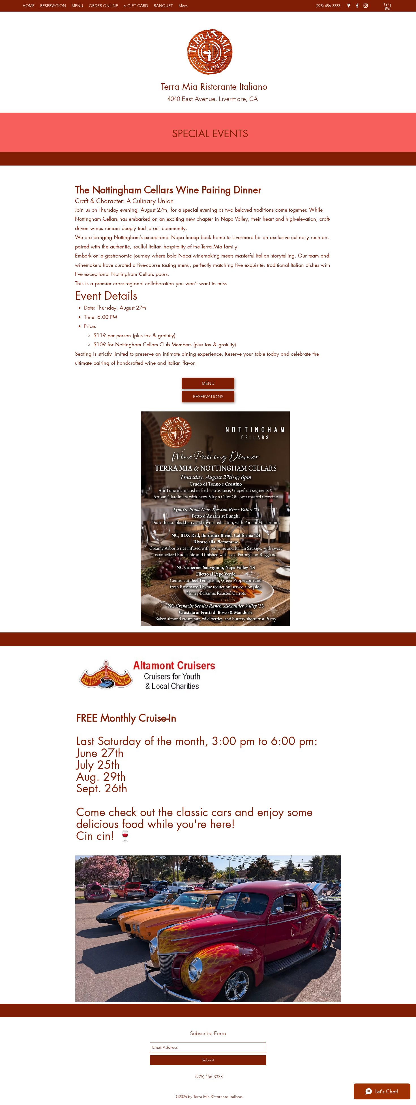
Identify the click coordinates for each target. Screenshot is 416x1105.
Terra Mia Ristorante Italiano (214, 86)
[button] (387, 6)
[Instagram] (365, 5)
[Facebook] (357, 5)
